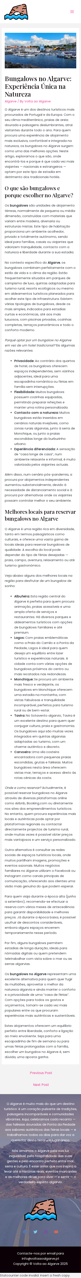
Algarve (11, 101)
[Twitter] (35, 1232)
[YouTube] (56, 1232)
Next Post (41, 1084)
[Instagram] (46, 1232)
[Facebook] (25, 1232)
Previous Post (41, 1073)
